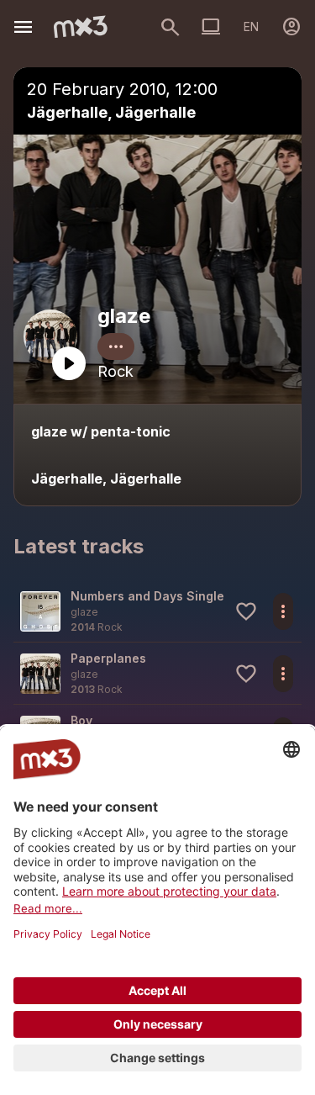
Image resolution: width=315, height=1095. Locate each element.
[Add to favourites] (246, 611)
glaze (123, 316)
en (251, 26)
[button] (157, 611)
